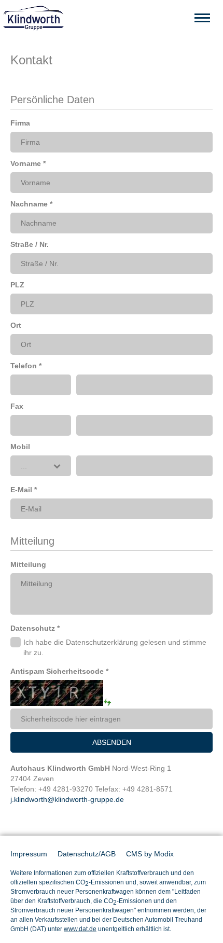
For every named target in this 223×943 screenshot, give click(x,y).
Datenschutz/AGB (87, 854)
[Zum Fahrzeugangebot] (111, 18)
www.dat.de (80, 929)
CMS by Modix (150, 854)
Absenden (111, 742)
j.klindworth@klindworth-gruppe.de (67, 799)
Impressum (28, 854)
